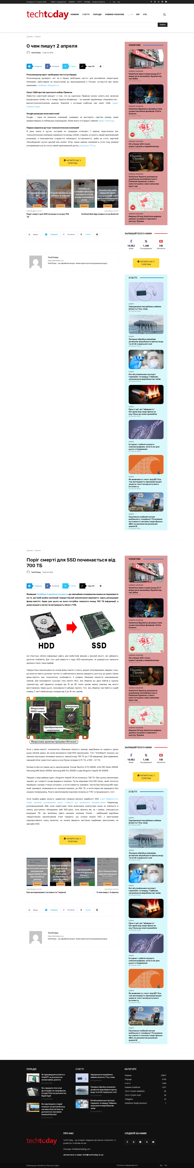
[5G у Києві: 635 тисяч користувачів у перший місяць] (146, 129)
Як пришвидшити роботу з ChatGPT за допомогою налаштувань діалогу (53, 1077)
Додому (30, 36)
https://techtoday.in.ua (55, 260)
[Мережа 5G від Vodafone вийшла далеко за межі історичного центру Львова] (146, 201)
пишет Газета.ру (106, 121)
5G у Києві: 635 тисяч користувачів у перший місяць (144, 145)
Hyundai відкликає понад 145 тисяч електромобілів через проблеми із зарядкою (108, 194)
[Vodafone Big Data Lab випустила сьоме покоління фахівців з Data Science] (146, 94)
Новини (37, 36)
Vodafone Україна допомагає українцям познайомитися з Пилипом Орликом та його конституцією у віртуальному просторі (144, 181)
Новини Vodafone (136, 71)
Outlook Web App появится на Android (99, 214)
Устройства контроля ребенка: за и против (60, 194)
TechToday (36, 53)
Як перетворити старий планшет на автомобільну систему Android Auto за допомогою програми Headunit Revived (53, 1109)
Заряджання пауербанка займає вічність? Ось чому (145, 307)
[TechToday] (29, 52)
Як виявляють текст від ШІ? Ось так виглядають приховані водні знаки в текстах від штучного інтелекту (145, 483)
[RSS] (133, 1141)
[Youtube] (165, 1)
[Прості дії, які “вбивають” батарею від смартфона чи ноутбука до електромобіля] (146, 394)
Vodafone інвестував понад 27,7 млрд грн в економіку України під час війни (145, 76)
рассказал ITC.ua (87, 145)
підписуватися (161, 240)
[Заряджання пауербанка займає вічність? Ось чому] (146, 291)
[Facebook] (151, 1)
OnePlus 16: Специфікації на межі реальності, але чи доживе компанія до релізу (84, 194)
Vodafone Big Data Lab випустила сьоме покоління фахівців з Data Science (145, 111)
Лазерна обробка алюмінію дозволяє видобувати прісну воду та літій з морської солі (146, 341)
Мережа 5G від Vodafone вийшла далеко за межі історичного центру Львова (145, 218)
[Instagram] (155, 1)
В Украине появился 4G (37, 194)
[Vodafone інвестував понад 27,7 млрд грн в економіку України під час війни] (146, 59)
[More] (101, 66)
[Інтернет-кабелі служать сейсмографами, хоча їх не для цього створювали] (146, 429)
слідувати (146, 240)
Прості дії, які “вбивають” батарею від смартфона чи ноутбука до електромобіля (143, 411)
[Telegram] (140, 1141)
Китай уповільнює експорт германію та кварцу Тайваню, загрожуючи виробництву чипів (145, 376)
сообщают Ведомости (48, 85)
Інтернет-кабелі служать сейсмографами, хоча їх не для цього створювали (144, 446)
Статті (131, 304)
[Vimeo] (162, 1)
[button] (164, 14)
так (131, 240)
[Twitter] (158, 1)
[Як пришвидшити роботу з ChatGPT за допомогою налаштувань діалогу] (33, 1077)
